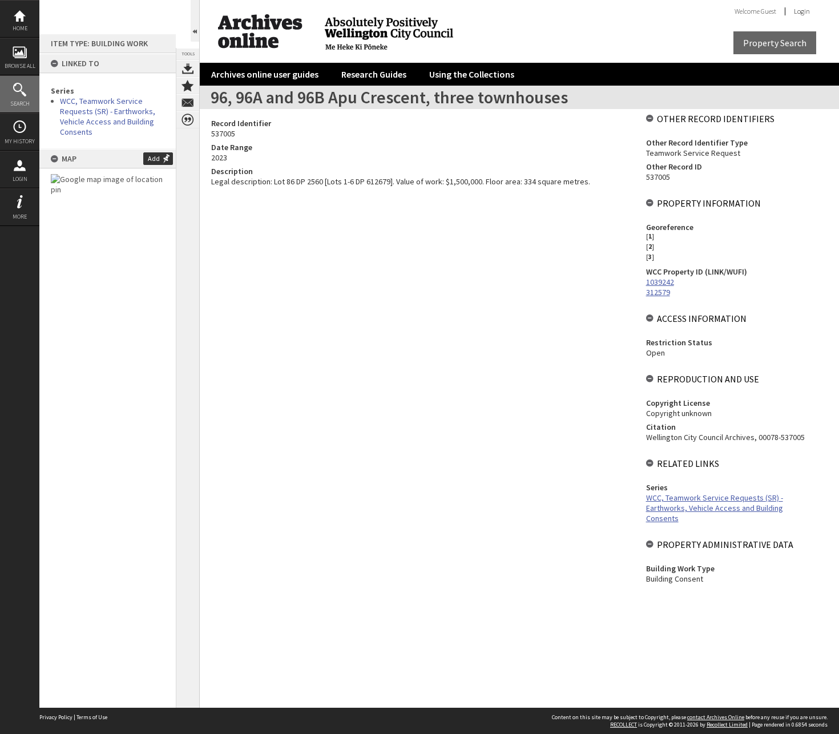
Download (187, 68)
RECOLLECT (623, 724)
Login (20, 179)
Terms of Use (91, 717)
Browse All (20, 66)
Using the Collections (471, 74)
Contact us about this (187, 102)
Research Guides (373, 74)
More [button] (20, 216)
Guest (768, 11)
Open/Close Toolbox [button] (195, 21)
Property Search (774, 43)
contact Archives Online (715, 717)
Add (154, 158)
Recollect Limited (727, 724)
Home (20, 28)
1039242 (660, 282)
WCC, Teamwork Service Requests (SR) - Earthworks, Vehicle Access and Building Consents (107, 116)
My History (20, 141)
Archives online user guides (264, 74)
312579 (658, 292)
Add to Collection (187, 85)
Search (20, 103)
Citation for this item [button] (187, 119)
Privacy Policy (55, 717)
